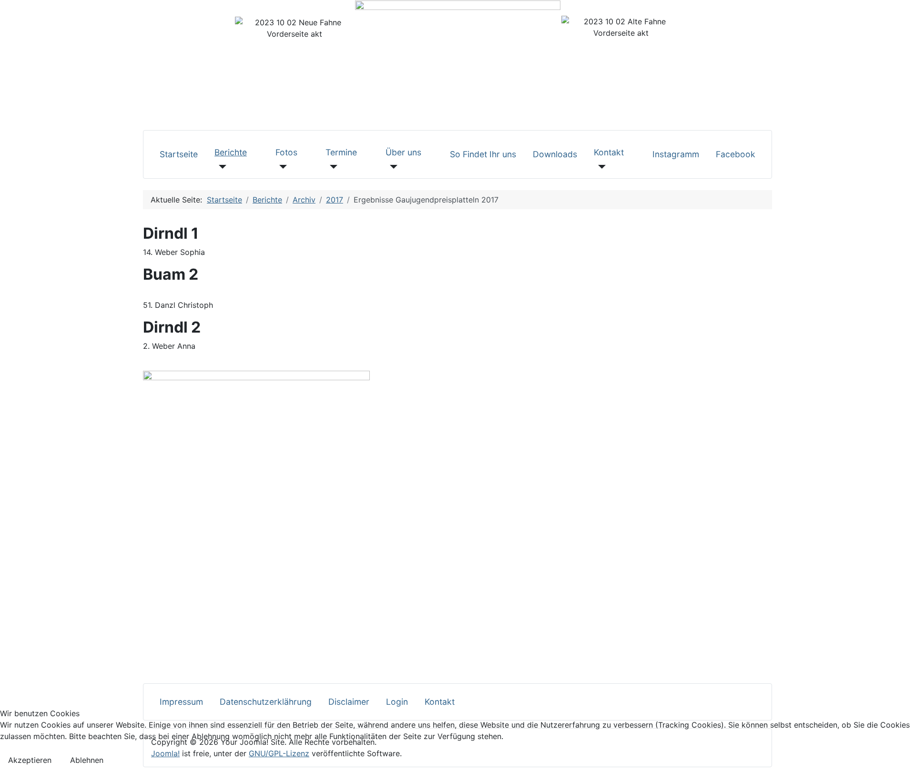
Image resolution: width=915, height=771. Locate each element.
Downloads (555, 154)
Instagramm (675, 154)
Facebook (735, 154)
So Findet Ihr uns (483, 154)
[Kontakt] (600, 167)
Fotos (286, 152)
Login (397, 702)
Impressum (181, 702)
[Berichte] (220, 167)
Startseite (179, 154)
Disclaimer (348, 702)
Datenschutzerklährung (266, 702)
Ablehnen (86, 760)
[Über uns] (391, 167)
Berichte (230, 152)
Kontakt (609, 152)
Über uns (403, 152)
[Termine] (331, 167)
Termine (341, 152)
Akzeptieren (29, 760)
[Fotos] (281, 167)
